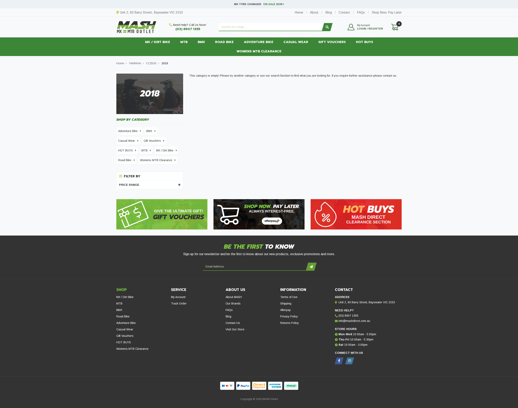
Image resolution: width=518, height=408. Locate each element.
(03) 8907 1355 (187, 29)
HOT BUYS (364, 42)
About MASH (234, 297)
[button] (365, 27)
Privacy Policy (289, 316)
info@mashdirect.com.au (354, 320)
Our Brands (233, 303)
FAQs (229, 310)
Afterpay (285, 310)
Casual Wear (295, 42)
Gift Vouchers (332, 42)
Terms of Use (288, 297)
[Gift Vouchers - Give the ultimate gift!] (161, 214)
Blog (228, 316)
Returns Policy (289, 322)
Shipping (285, 303)
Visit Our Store (235, 329)
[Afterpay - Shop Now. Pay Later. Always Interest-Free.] (259, 214)
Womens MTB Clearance (259, 51)
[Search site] (327, 27)
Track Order (179, 303)
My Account (178, 297)
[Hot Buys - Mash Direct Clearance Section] (356, 214)
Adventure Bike (258, 42)
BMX (201, 42)
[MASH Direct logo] (136, 26)
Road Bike (224, 42)
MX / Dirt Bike (157, 42)
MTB (184, 42)
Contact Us (233, 322)
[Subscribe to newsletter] (311, 267)
